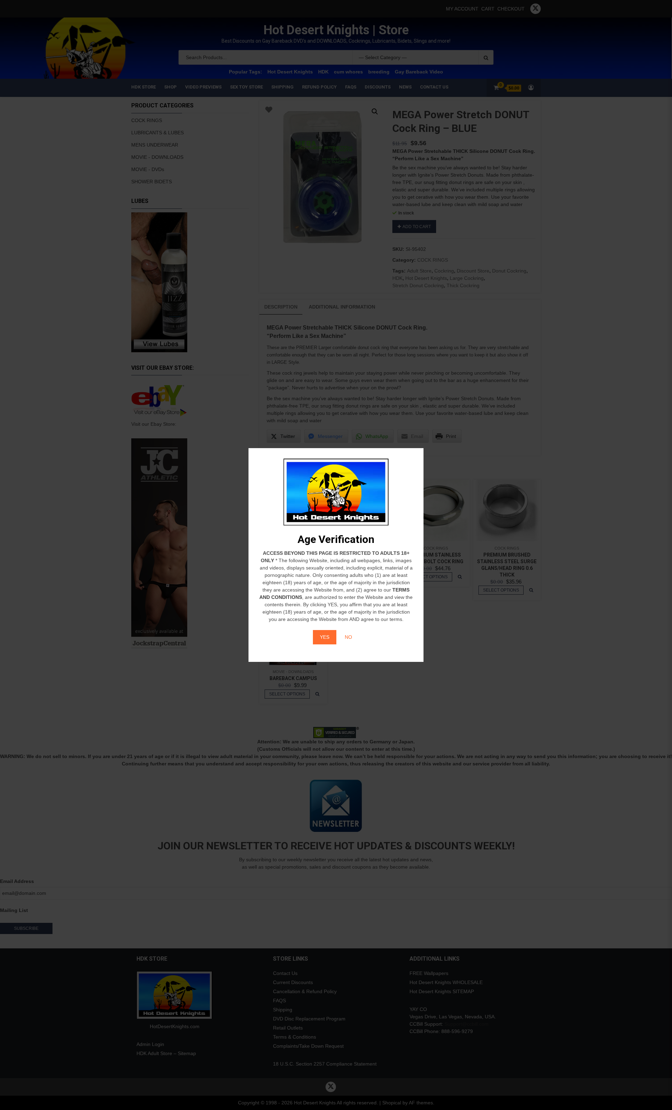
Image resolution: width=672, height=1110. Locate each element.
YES (324, 637)
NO (348, 637)
